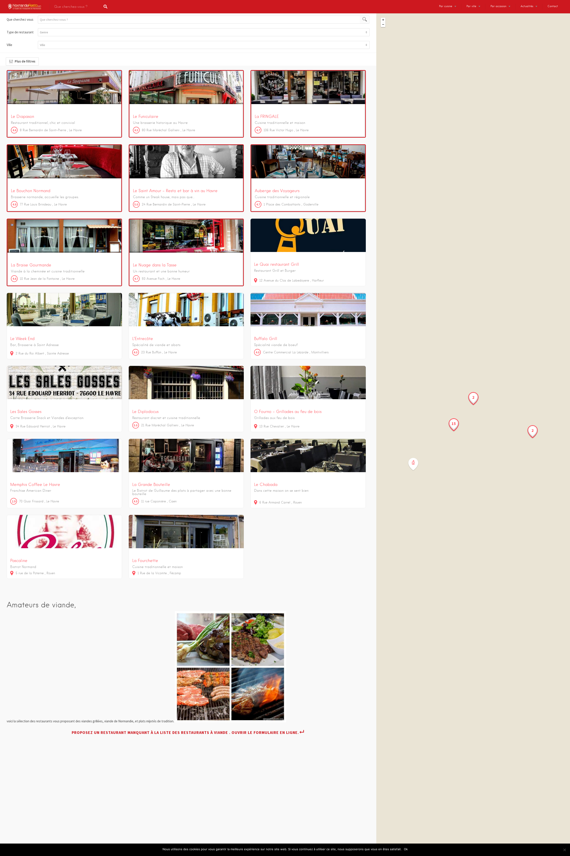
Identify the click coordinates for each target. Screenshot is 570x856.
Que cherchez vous (20, 19)
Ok (406, 849)
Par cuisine (445, 6)
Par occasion (498, 6)
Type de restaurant (20, 32)
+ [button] (383, 20)
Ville (9, 45)
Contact (553, 6)
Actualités (527, 6)
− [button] (383, 24)
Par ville (471, 6)
